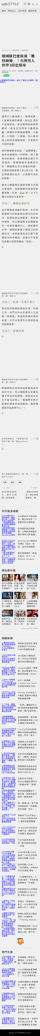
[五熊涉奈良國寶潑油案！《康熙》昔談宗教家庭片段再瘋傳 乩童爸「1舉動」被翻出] (9, 757)
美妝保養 (32, 10)
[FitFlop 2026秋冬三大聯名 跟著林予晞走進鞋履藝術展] (9, 696)
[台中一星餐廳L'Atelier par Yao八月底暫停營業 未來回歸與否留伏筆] (9, 683)
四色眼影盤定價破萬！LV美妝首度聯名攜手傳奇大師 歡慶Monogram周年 (27, 533)
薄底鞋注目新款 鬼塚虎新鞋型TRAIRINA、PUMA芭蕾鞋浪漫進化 (28, 648)
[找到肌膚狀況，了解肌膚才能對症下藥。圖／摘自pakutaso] (20, 424)
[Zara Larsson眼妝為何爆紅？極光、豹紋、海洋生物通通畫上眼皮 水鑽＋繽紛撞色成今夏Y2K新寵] (9, 544)
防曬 (4, 482)
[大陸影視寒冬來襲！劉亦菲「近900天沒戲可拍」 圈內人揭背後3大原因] (9, 1009)
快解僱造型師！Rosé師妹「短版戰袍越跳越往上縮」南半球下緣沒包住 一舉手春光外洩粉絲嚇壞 (28, 931)
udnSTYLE (6, 50)
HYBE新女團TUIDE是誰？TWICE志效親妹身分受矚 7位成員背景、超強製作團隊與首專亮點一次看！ (27, 858)
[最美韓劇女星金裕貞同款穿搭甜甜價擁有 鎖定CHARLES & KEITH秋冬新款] (9, 769)
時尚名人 (12, 10)
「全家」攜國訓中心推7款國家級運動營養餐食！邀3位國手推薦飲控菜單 (28, 709)
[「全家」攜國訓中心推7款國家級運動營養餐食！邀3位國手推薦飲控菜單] (9, 708)
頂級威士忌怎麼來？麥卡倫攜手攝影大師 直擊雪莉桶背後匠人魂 (27, 746)
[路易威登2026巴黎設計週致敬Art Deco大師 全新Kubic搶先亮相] (9, 892)
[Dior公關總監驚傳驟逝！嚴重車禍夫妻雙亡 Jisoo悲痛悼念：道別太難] (9, 973)
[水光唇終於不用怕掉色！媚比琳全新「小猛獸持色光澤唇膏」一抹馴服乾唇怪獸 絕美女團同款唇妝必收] (9, 519)
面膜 (12, 482)
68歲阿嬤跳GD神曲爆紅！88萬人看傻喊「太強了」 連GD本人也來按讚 (28, 986)
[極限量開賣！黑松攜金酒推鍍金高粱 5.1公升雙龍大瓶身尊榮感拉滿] (9, 720)
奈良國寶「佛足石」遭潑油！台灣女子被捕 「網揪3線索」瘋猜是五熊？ (27, 961)
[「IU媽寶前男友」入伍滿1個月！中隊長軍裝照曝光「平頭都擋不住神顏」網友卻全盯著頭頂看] (9, 880)
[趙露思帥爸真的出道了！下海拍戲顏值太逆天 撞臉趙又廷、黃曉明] (9, 997)
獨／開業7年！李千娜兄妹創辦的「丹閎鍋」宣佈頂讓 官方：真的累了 (28, 807)
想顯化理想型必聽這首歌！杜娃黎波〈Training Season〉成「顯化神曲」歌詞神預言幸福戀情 (27, 919)
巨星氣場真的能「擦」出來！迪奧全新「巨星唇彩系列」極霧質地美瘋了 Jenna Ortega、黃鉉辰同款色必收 (20, 586)
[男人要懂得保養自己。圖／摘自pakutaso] (20, 460)
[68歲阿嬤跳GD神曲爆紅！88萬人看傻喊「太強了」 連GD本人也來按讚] (9, 985)
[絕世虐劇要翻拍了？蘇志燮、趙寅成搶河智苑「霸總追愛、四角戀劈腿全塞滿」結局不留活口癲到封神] (9, 794)
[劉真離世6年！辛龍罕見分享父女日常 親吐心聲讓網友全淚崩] (9, 1022)
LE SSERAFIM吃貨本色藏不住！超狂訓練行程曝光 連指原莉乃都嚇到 (27, 832)
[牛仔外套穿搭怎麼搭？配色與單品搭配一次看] (9, 843)
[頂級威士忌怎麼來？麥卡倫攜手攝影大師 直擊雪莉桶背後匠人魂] (9, 745)
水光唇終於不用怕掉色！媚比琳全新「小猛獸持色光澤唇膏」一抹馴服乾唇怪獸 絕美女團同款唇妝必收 (27, 522)
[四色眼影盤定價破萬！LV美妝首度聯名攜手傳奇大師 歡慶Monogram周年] (9, 532)
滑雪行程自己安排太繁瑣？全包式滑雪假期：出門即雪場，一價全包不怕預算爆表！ (32, 586)
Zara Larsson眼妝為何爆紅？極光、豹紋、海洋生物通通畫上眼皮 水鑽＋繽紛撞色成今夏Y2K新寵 (27, 546)
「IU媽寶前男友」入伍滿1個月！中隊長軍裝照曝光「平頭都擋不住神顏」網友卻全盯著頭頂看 (28, 882)
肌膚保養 (25, 50)
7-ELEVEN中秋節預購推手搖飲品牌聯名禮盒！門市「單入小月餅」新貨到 (27, 734)
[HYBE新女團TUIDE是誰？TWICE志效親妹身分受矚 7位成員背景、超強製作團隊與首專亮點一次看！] (9, 855)
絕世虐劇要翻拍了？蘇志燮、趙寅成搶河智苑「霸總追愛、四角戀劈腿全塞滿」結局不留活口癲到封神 (27, 796)
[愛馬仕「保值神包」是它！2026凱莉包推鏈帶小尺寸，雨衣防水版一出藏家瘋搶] (9, 905)
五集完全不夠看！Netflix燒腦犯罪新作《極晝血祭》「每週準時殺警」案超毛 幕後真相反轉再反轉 (28, 784)
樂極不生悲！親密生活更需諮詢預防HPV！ (7, 621)
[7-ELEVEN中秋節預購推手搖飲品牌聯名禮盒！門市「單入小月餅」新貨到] (9, 733)
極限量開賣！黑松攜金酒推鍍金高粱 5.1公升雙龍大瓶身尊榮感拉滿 (28, 721)
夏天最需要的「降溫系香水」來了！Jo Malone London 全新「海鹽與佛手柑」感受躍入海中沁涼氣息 (27, 560)
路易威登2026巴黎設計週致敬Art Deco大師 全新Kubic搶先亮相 (27, 893)
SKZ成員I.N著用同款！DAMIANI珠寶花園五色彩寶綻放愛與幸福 (27, 660)
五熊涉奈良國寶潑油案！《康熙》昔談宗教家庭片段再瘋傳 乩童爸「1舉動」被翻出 (28, 758)
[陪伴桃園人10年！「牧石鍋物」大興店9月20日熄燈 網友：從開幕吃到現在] (9, 868)
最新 (4, 10)
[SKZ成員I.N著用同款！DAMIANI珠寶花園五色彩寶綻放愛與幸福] (9, 659)
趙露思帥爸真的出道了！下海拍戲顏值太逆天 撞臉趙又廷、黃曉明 (27, 998)
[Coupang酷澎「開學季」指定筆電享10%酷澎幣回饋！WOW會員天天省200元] (9, 671)
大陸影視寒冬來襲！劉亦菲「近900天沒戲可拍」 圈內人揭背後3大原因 (27, 1011)
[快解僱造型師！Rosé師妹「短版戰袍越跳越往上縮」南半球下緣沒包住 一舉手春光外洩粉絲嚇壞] (9, 929)
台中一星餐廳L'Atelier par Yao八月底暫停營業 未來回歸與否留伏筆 (27, 684)
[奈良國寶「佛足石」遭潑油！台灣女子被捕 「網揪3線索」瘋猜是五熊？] (9, 960)
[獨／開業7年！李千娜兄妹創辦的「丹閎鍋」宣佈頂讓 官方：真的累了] (9, 806)
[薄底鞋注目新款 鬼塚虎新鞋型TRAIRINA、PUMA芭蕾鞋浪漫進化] (9, 647)
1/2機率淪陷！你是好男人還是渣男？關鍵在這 (7, 603)
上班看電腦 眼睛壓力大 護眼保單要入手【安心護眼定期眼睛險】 (32, 603)
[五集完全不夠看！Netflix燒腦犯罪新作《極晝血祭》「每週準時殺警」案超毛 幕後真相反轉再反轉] (9, 782)
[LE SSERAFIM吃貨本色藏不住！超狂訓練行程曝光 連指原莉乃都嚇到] (9, 831)
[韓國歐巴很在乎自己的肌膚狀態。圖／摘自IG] (20, 268)
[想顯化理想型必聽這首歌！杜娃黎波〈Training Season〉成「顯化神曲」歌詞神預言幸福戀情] (9, 917)
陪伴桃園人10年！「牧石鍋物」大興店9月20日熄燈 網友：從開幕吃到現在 (28, 869)
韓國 (20, 482)
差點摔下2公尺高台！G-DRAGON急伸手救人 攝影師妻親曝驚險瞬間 (28, 820)
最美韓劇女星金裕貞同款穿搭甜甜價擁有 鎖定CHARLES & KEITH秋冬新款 (27, 770)
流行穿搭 (22, 10)
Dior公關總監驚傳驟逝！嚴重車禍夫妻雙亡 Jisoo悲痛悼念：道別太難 (28, 974)
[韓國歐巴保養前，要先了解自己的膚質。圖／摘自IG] (20, 92)
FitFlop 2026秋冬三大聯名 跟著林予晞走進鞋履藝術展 (27, 695)
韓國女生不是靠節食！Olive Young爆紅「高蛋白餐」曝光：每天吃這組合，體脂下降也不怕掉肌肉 (19, 603)
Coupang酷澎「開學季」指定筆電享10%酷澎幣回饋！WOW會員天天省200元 (28, 672)
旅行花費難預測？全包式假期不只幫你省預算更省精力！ (7, 586)
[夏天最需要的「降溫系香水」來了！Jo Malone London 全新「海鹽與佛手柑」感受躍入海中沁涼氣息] (9, 556)
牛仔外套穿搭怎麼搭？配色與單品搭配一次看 (27, 842)
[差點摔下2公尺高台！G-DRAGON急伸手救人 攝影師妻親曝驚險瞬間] (9, 819)
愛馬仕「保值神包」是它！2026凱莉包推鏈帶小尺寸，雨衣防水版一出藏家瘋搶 (27, 906)
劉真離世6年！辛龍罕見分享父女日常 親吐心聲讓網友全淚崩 (28, 1021)
